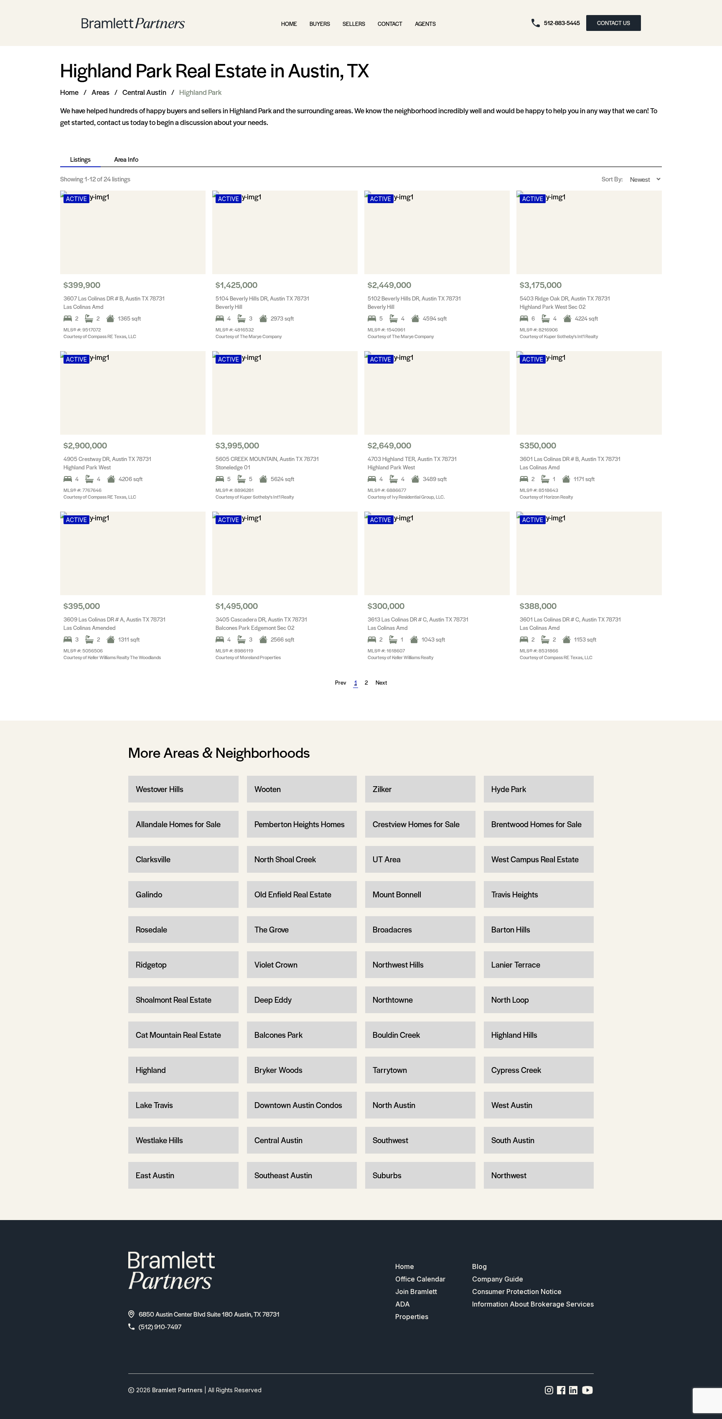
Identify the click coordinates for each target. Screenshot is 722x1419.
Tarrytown (390, 1069)
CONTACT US (613, 23)
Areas (100, 92)
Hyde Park (508, 789)
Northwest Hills (398, 964)
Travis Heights (514, 894)
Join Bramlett (416, 1291)
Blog (479, 1266)
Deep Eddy (273, 999)
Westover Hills (159, 789)
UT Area (387, 859)
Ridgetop (151, 964)
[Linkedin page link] (573, 1390)
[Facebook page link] (561, 1390)
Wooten (267, 789)
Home (289, 24)
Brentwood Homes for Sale (536, 824)
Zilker (382, 789)
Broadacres (392, 929)
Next (381, 682)
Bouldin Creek (396, 1034)
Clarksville (153, 859)
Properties (411, 1316)
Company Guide (497, 1279)
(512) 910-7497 (160, 1326)
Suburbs (387, 1175)
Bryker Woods (278, 1069)
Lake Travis (154, 1105)
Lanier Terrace (515, 964)
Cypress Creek (516, 1069)
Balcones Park (278, 1034)
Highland (151, 1069)
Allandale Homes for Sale (178, 824)
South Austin (512, 1140)
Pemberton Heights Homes (299, 824)
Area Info (126, 159)
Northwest (508, 1175)
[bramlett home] (133, 23)
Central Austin (144, 92)
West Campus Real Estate (535, 859)
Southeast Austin (283, 1175)
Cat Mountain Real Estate (178, 1034)
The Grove (271, 929)
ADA (402, 1304)
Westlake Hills (159, 1140)
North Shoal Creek (285, 859)
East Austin (155, 1175)
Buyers (320, 24)
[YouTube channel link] (587, 1390)
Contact (390, 24)
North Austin (394, 1105)
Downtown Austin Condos (298, 1105)
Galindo (149, 894)
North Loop (510, 999)
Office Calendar (420, 1279)
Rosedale (151, 929)
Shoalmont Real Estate (173, 999)
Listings (80, 159)
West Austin (511, 1105)
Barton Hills (510, 929)
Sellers (354, 24)
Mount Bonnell (397, 894)
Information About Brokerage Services (533, 1304)
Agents (425, 24)
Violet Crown (275, 964)
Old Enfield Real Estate (292, 894)
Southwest (390, 1140)
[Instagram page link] (549, 1390)
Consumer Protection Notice (517, 1291)
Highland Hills (514, 1034)
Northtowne (393, 999)
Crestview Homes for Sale (416, 824)
